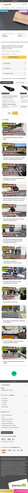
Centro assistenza (7, 415)
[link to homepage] (7, 4)
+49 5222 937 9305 (16, 1)
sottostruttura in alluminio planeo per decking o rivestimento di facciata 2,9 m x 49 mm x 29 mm (10, 97)
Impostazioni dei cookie (9, 425)
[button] (2, 1)
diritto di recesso (20, 473)
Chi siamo (4, 398)
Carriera (4, 404)
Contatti (4, 402)
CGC (3, 417)
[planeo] (18, 485)
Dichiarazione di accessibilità (10, 427)
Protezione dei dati (7, 419)
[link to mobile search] (19, 4)
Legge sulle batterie (7, 423)
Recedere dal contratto (7, 432)
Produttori (5, 400)
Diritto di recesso (7, 421)
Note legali (5, 407)
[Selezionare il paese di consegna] (2, 1)
